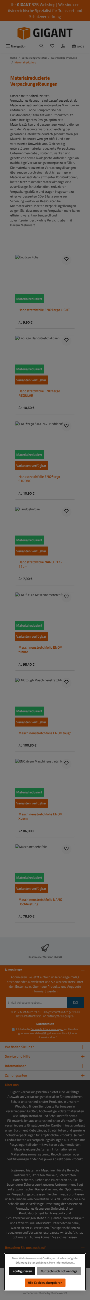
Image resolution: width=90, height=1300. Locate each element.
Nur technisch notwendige (59, 1271)
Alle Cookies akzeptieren (45, 1282)
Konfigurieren (22, 1271)
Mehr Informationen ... (62, 1263)
